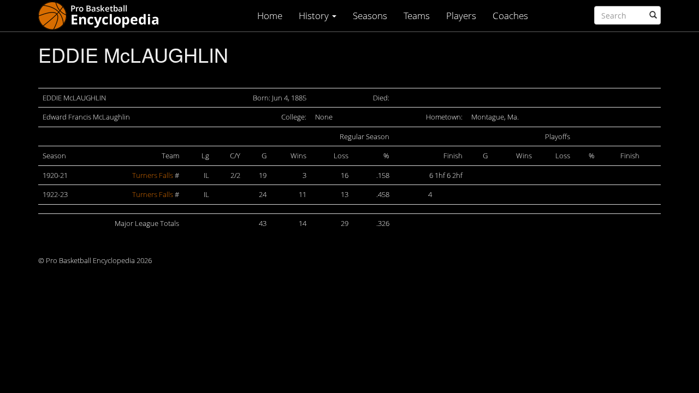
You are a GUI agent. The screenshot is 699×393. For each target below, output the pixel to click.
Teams (417, 15)
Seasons (370, 15)
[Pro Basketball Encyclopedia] (103, 15)
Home (269, 15)
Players (461, 15)
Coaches (510, 15)
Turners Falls (152, 175)
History (315, 15)
